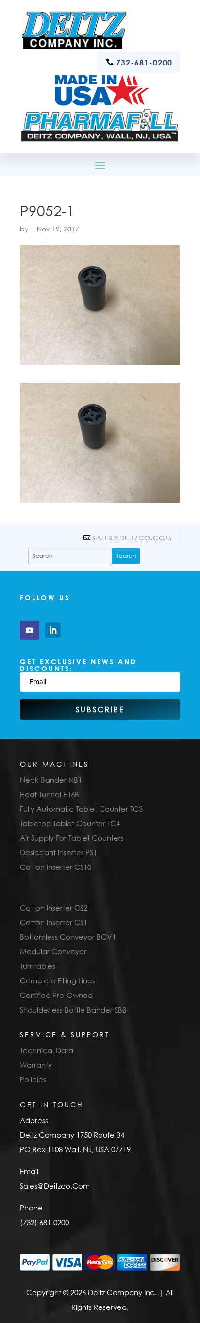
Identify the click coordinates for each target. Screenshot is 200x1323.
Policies (33, 1079)
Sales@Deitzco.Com (132, 538)
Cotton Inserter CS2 (53, 907)
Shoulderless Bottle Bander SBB (73, 1009)
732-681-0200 (144, 62)
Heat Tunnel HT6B (49, 794)
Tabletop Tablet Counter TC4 (70, 823)
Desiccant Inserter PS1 (58, 852)
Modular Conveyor (53, 951)
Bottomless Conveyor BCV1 (68, 936)
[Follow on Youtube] (29, 630)
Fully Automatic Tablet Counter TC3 (81, 808)
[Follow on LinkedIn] (53, 630)
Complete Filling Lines (57, 980)
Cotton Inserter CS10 (55, 867)
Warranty (36, 1065)
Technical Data (46, 1050)
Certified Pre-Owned (56, 995)
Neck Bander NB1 (51, 779)
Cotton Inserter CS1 (53, 922)
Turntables (37, 966)
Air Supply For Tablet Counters (72, 837)
